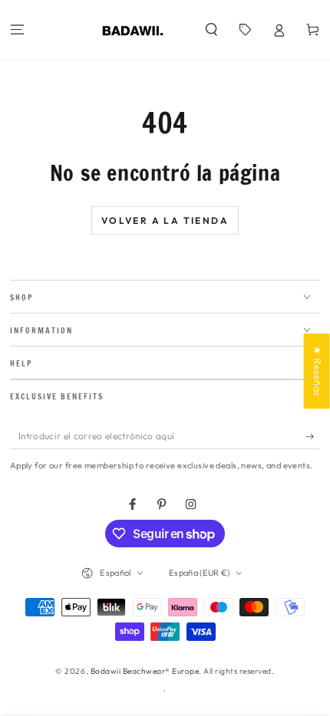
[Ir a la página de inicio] (133, 30)
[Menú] (17, 30)
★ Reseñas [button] (318, 371)
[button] (211, 30)
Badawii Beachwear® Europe (145, 671)
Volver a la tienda (165, 220)
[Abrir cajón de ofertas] (245, 30)
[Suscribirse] (313, 436)
